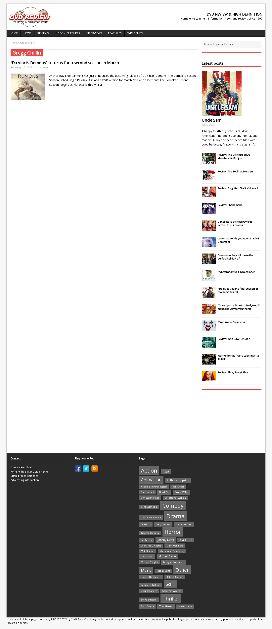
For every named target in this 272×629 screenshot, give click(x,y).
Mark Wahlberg (174, 545)
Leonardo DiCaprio (151, 545)
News (27, 33)
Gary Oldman (163, 524)
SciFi (170, 584)
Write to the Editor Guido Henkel (30, 471)
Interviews (94, 33)
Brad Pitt (164, 492)
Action (149, 470)
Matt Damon (147, 550)
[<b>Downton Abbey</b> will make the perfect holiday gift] (209, 262)
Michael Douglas (149, 562)
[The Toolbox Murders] (209, 178)
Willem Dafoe (185, 606)
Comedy (173, 505)
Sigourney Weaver (171, 591)
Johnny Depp (166, 540)
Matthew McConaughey (172, 550)
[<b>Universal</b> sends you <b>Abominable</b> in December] (209, 245)
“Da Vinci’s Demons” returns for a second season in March (65, 62)
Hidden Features (67, 33)
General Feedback (22, 467)
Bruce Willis (181, 492)
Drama (175, 516)
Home (13, 33)
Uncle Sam (211, 120)
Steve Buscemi (149, 599)
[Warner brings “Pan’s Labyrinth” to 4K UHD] (209, 362)
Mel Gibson (147, 556)
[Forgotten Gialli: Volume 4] (209, 195)
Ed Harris (146, 524)
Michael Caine (167, 556)
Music (146, 570)
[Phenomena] (209, 211)
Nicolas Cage (163, 570)
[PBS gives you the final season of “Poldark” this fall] (209, 295)
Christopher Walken (175, 497)
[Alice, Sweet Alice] (209, 379)
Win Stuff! (135, 33)
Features (115, 33)
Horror (172, 531)
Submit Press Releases (24, 476)
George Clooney (150, 532)
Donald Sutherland (151, 517)
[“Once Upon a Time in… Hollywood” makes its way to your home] (209, 312)
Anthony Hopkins (178, 480)
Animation (151, 480)
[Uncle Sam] (222, 113)
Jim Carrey (146, 540)
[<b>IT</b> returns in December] (209, 329)
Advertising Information (25, 480)
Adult (166, 471)
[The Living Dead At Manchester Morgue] (209, 161)
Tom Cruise (147, 606)
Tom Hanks (166, 606)
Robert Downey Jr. (151, 576)
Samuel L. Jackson (150, 584)
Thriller (170, 598)
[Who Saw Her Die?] (209, 345)
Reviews (43, 33)
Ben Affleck (178, 486)
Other (182, 569)
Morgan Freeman (173, 562)
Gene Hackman (184, 524)
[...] (100, 84)
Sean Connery (149, 590)
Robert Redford (174, 577)
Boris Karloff (147, 492)
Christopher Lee (150, 497)
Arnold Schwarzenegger (154, 486)
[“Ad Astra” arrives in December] (209, 278)
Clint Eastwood (149, 506)
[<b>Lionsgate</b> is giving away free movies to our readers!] (209, 228)
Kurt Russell (185, 540)
